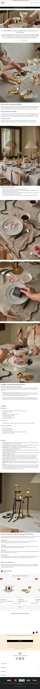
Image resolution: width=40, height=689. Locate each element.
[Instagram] (20, 658)
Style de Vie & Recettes (11, 9)
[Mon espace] (31, 3)
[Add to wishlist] (14, 603)
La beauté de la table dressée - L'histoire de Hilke (20, 613)
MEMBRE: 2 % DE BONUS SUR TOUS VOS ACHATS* (21, 0)
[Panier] (36, 3)
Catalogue (3, 667)
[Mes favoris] (33, 3)
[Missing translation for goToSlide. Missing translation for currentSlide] (19, 606)
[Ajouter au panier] (16, 603)
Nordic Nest (3, 675)
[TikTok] (23, 658)
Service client (4, 663)
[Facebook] (16, 658)
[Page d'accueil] (3, 3)
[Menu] (38, 3)
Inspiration (3, 671)
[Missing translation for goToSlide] (20, 606)
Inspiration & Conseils (4, 9)
